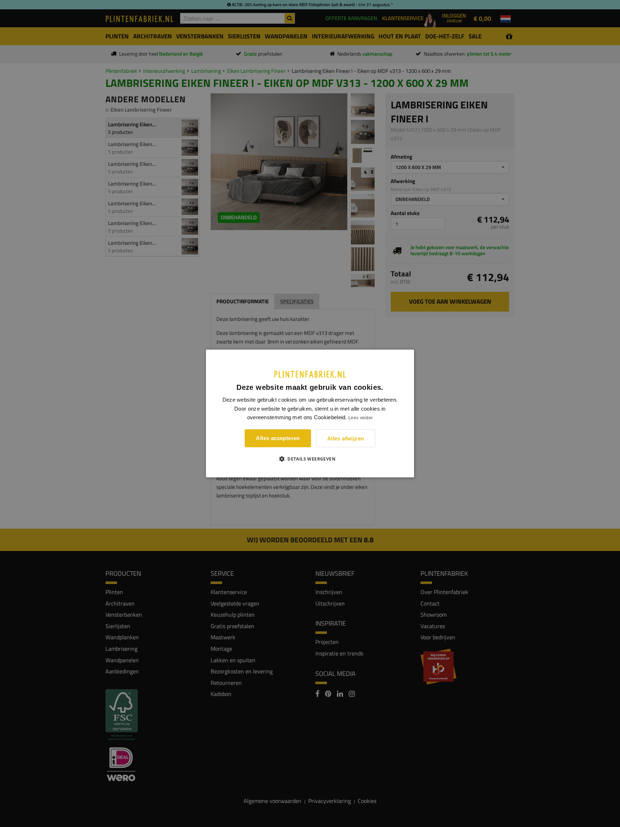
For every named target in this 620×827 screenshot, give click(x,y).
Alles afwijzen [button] (345, 438)
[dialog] (310, 413)
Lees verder (360, 417)
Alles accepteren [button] (278, 438)
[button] (310, 458)
